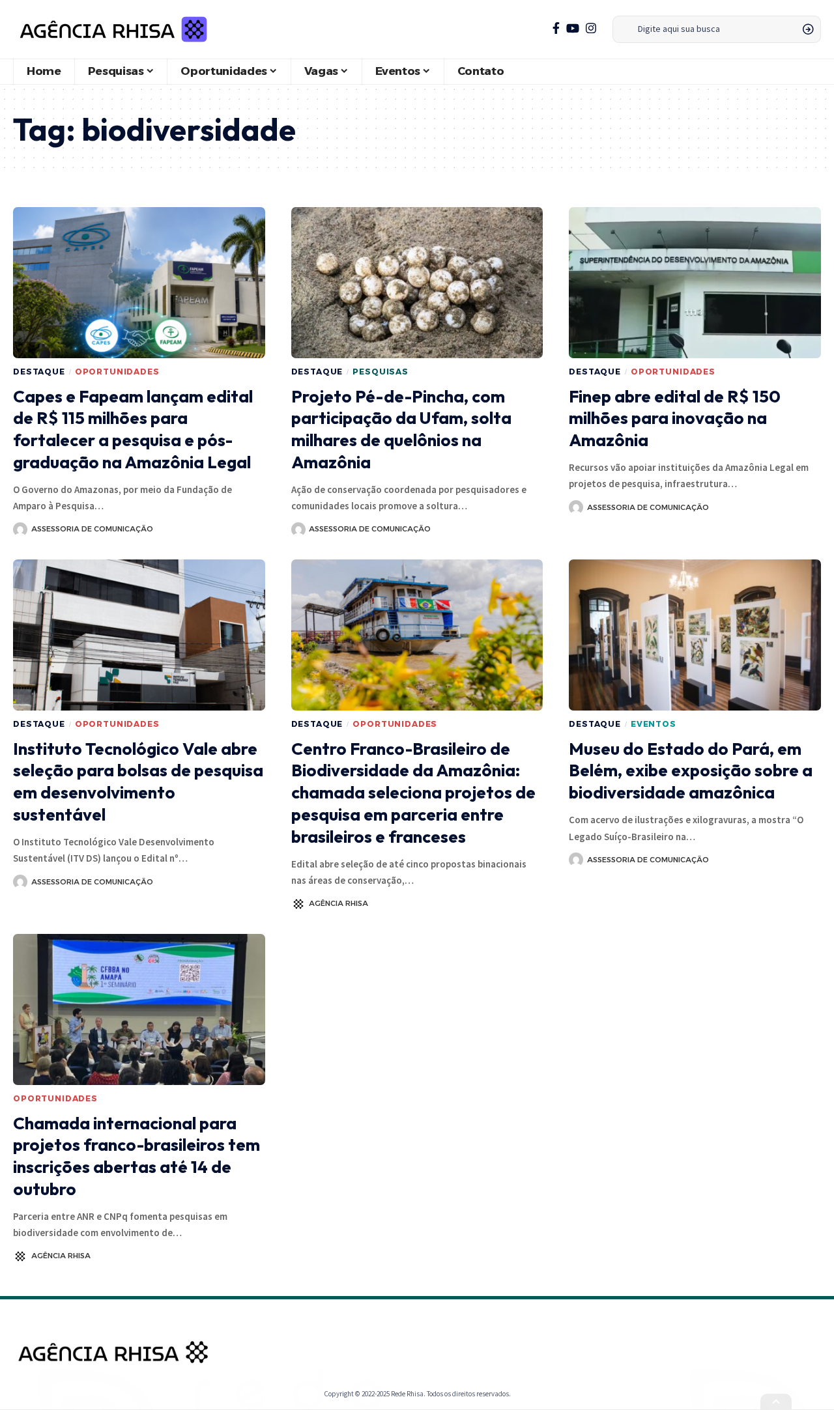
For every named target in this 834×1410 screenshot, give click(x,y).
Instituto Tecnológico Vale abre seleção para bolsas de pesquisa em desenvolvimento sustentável (138, 781)
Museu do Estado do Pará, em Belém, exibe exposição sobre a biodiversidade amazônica (690, 771)
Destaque (39, 371)
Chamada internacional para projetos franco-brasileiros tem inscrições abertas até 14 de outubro (136, 1156)
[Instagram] (590, 28)
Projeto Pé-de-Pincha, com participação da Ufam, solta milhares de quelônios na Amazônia (401, 429)
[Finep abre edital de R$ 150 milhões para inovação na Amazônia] (695, 282)
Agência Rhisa (338, 903)
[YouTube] (572, 28)
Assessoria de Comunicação (92, 528)
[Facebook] (556, 28)
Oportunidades (117, 371)
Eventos (653, 724)
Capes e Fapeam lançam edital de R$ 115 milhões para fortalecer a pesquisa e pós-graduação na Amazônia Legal (133, 429)
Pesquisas (380, 371)
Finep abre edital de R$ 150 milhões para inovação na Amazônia (675, 418)
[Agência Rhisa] (113, 29)
